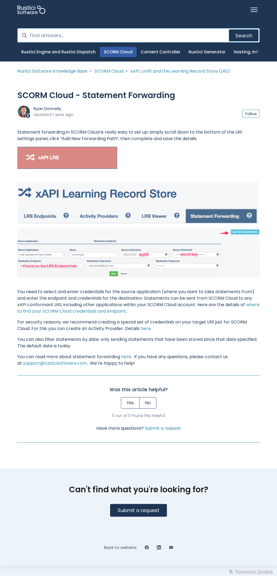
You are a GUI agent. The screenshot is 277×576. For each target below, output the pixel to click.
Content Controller (160, 52)
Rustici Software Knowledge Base (52, 71)
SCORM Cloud (118, 52)
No (148, 403)
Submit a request (163, 428)
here (146, 328)
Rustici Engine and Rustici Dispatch (58, 52)
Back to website (120, 547)
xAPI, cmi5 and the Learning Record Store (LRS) (180, 71)
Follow (251, 114)
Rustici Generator (207, 52)
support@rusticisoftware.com (55, 363)
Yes (130, 403)
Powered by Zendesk (254, 571)
